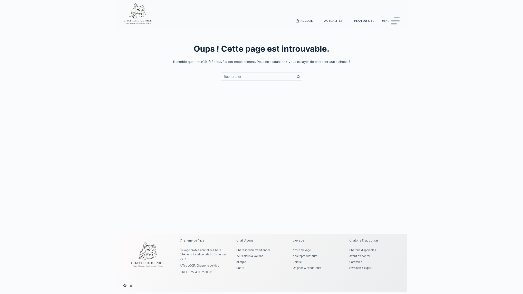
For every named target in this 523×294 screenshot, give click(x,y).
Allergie (241, 262)
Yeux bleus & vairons (249, 256)
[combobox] (257, 76)
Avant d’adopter (359, 256)
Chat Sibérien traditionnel (253, 250)
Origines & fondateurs (307, 268)
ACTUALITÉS (333, 21)
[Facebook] (124, 285)
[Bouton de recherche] (298, 76)
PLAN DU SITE (364, 21)
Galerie (297, 262)
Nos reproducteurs (305, 256)
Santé (240, 268)
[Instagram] (131, 285)
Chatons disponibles (362, 250)
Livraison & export (361, 268)
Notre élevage (302, 250)
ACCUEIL (307, 21)
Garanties (355, 262)
